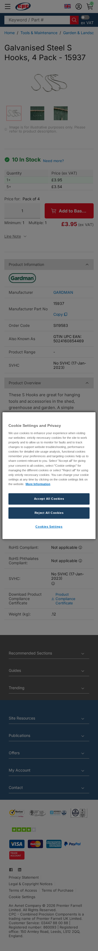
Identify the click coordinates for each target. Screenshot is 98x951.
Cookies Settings (48, 526)
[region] (49, 475)
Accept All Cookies (49, 498)
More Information (38, 484)
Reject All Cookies (49, 512)
